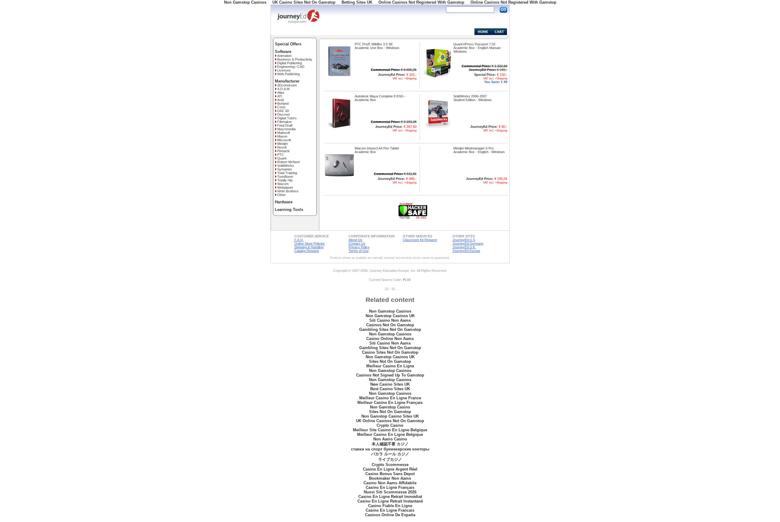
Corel (281, 107)
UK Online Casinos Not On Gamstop (390, 421)
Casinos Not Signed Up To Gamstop (390, 375)
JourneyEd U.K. (464, 247)
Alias (280, 92)
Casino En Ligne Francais (390, 510)
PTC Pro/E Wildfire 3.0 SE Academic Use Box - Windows (377, 46)
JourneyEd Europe (466, 251)
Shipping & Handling (309, 247)
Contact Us (357, 243)
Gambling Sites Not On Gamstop (390, 329)
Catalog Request (306, 251)
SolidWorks (285, 165)
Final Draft (284, 125)
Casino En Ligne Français (390, 487)
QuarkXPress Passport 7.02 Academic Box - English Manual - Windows (477, 47)
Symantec (284, 169)
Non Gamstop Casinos (390, 311)
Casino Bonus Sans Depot (390, 473)
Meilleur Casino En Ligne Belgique (390, 434)
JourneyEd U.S (463, 240)
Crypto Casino (390, 425)
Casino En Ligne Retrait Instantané (390, 501)
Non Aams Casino (390, 439)
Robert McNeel (288, 162)
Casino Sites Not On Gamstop (390, 352)
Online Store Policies (309, 243)
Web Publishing (288, 74)
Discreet (283, 114)
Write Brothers (288, 191)
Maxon (282, 136)
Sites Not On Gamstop (390, 361)
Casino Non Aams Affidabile (390, 483)
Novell (281, 147)
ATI (279, 96)
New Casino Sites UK (390, 384)
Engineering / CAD (290, 66)
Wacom (283, 184)
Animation (284, 56)
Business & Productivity (294, 59)
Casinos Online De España (390, 515)
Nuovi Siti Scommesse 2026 (390, 492)
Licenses (284, 70)
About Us (355, 240)
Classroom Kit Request (420, 240)
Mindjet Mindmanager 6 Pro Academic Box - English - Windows (479, 150)
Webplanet (285, 187)
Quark (282, 158)
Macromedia (286, 129)
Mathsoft (283, 133)
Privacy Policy (359, 247)
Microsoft (284, 140)
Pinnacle (283, 151)
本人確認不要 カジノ (390, 444)
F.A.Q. (299, 240)
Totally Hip (284, 180)
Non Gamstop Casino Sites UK (390, 416)
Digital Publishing (289, 63)
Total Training (287, 173)
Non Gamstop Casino (390, 407)
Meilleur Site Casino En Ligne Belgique (390, 430)
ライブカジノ (390, 459)
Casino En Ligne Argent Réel (390, 469)
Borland (283, 103)
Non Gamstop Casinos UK (390, 316)
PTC (280, 154)
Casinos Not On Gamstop (390, 325)
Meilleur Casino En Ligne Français (390, 402)
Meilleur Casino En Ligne (390, 366)
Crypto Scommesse (390, 464)
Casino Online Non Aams (390, 338)
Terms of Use (359, 251)
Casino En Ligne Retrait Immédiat (390, 496)
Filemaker (284, 122)
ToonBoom (285, 176)
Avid (280, 100)
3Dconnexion (287, 85)
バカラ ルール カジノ (390, 454)
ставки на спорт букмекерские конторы (390, 449)
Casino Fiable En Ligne (390, 505)
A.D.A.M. (283, 89)
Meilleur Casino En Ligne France (390, 398)
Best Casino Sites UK (390, 389)
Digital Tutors (287, 118)
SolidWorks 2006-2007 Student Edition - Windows (472, 98)
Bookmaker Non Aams (390, 478)
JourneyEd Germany (468, 243)
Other (281, 195)
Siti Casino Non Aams (390, 320)
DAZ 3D (283, 111)
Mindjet (282, 143)
